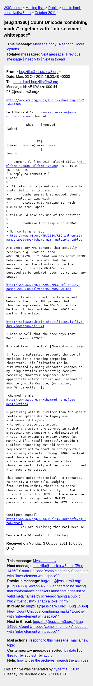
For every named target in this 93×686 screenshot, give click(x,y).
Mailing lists (35, 8)
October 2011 (45, 13)
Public (53, 8)
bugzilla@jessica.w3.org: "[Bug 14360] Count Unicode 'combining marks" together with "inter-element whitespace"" (47, 571)
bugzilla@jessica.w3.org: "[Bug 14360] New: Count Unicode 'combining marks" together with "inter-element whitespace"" (47, 611)
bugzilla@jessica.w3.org (38, 72)
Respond (66, 44)
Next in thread (54, 59)
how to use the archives (36, 660)
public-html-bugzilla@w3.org (35, 82)
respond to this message (48, 640)
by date (70, 650)
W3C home (13, 8)
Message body (44, 44)
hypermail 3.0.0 (65, 669)
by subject (28, 655)
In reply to (32, 59)
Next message (52, 54)
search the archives (72, 660)
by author (46, 655)
